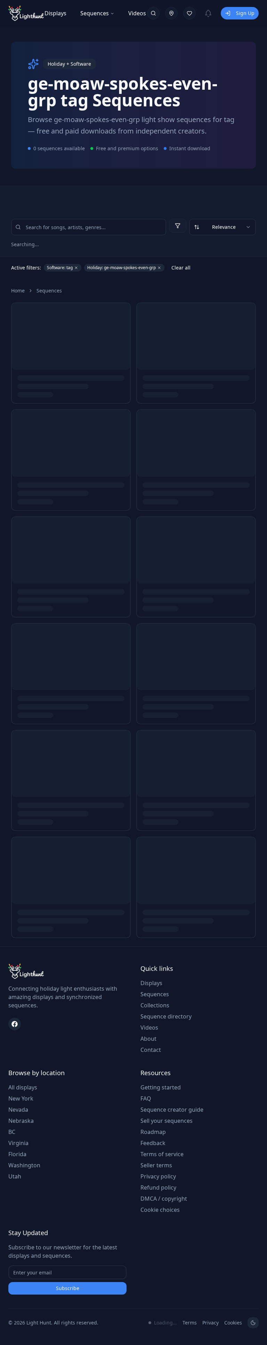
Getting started (160, 1087)
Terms (190, 1322)
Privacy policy (158, 1176)
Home (18, 290)
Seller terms (156, 1165)
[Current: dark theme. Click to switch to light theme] (253, 1322)
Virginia (18, 1143)
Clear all (181, 267)
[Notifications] (208, 13)
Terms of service (162, 1154)
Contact (150, 1050)
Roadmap (153, 1132)
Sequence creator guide (171, 1109)
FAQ (145, 1098)
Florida (17, 1154)
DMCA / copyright (163, 1198)
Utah (14, 1176)
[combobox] (222, 227)
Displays (55, 13)
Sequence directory (166, 1016)
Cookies (233, 1322)
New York (20, 1098)
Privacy (210, 1322)
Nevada (18, 1109)
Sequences (94, 13)
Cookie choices (160, 1210)
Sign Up (245, 13)
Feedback (152, 1143)
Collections (154, 1005)
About (148, 1038)
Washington (24, 1165)
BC (11, 1132)
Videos (137, 13)
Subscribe (67, 1288)
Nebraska (21, 1121)
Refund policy (158, 1187)
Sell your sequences (166, 1121)
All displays (22, 1087)
